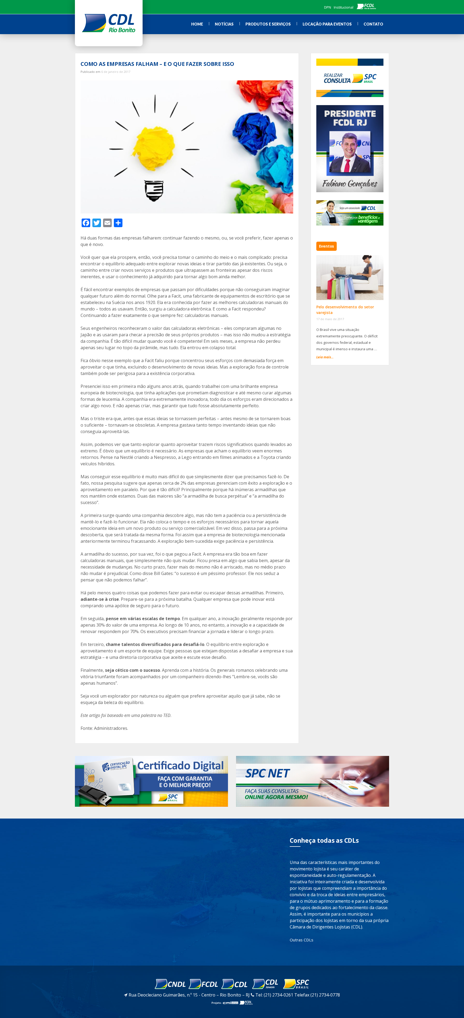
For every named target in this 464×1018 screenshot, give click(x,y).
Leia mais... (325, 357)
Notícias (224, 24)
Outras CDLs (301, 939)
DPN (327, 7)
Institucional (343, 7)
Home (197, 24)
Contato (373, 24)
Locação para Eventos (327, 24)
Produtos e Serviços (268, 24)
